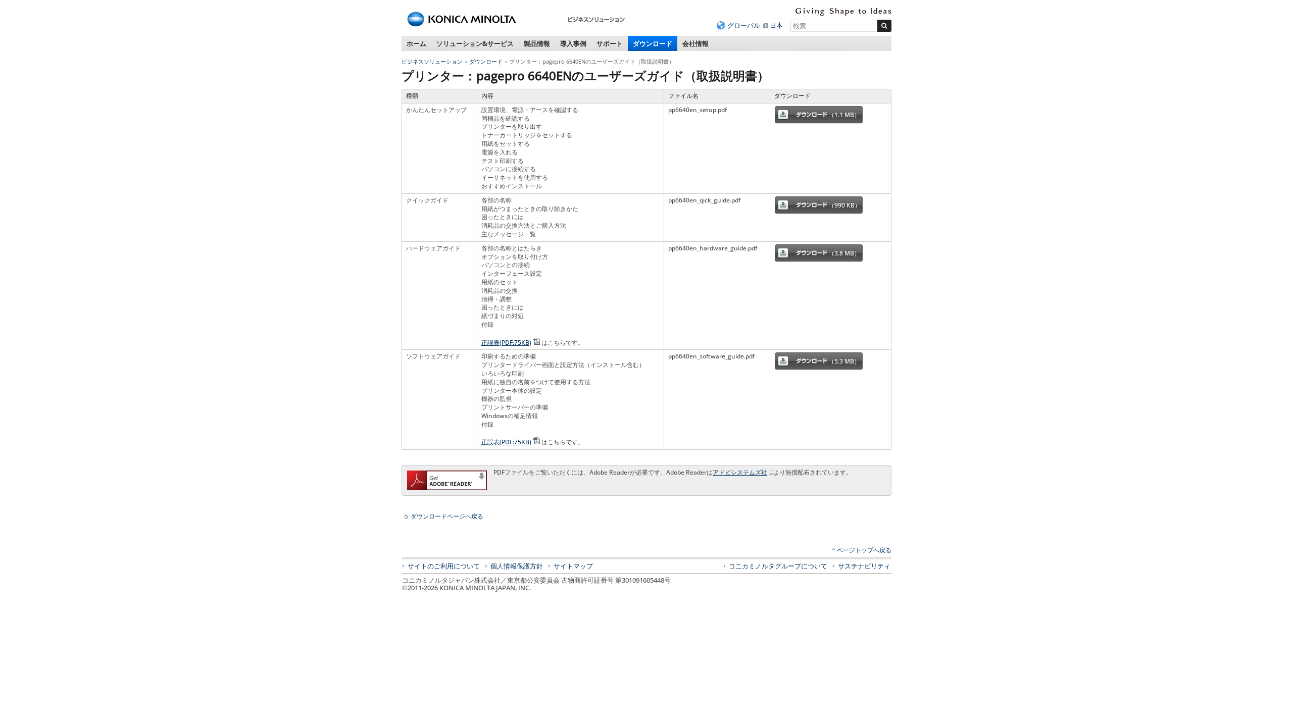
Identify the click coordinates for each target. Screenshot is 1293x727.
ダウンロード (652, 43)
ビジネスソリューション (432, 61)
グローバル (743, 25)
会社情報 (695, 43)
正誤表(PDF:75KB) (506, 342)
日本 (776, 25)
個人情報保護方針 (516, 565)
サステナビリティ (864, 565)
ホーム (416, 43)
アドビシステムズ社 (740, 472)
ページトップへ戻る (864, 550)
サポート (609, 43)
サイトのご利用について (444, 565)
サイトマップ (573, 565)
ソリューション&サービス (475, 43)
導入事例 (573, 43)
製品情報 (537, 43)
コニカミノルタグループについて (778, 565)
